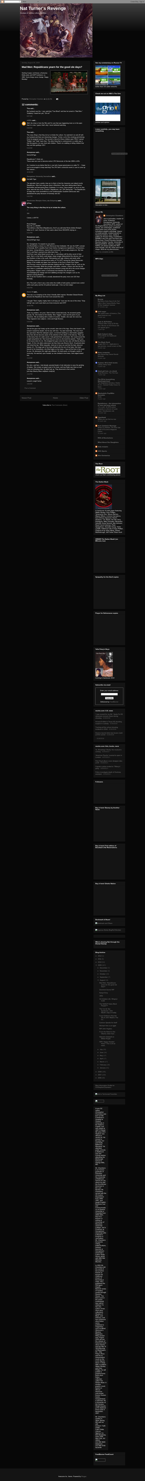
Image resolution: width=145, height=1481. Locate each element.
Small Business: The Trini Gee (108, 373)
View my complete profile (104, 252)
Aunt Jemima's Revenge (107, 426)
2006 (100, 1078)
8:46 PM (29, 288)
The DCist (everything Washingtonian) (106, 380)
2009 (100, 965)
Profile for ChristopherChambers (105, 1086)
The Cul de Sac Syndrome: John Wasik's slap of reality (107, 1011)
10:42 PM (30, 305)
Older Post (84, 398)
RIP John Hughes (105, 1029)
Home (55, 398)
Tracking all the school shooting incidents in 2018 (106, 728)
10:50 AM (30, 172)
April (101, 1058)
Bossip (100, 299)
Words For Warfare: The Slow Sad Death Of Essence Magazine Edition (109, 429)
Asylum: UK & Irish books (108, 363)
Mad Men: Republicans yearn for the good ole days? (108, 985)
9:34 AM (29, 148)
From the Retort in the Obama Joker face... (107, 1033)
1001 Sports (102, 451)
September (104, 977)
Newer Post (26, 398)
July (101, 1049)
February (103, 1065)
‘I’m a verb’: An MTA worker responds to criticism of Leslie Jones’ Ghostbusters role (107, 409)
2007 (100, 1075)
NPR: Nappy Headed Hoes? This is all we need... (107, 1043)
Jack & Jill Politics (105, 322)
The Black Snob (104, 342)
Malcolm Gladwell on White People (106, 1038)
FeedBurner (114, 702)
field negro (102, 311)
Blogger (83, 1476)
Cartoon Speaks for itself (108, 1023)
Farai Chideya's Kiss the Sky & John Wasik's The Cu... (108, 1017)
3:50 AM (29, 384)
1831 (101, 996)
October (103, 974)
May (101, 1055)
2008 (100, 1072)
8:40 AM (29, 128)
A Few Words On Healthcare (107, 336)
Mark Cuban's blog (105, 334)
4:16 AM (29, 358)
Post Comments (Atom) (59, 405)
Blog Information (101, 1085)
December (104, 968)
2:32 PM (29, 374)
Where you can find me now (107, 419)
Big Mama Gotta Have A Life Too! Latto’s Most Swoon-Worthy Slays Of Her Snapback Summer (109, 303)
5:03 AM (29, 322)
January (103, 1068)
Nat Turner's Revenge (43, 8)
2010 (100, 962)
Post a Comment (30, 388)
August (102, 980)
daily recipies (103, 447)
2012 (100, 956)
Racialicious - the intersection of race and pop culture (109, 404)
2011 (100, 959)
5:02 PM (29, 196)
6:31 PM (29, 233)
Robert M (30, 292)
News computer (104, 352)
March (102, 1062)
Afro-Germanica (104, 455)
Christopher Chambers (114, 215)
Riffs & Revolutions (105, 438)
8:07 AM (29, 116)
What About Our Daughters (108, 442)
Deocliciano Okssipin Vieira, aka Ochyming (42, 200)
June (102, 1052)
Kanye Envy (103, 993)
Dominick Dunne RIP (106, 990)
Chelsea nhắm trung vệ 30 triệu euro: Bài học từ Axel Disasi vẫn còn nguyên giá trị (108, 325)
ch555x (29, 120)
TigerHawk (102, 417)
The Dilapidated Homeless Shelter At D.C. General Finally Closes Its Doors (109, 385)
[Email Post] (57, 99)
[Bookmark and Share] (103, 923)
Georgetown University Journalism (39, 176)
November (104, 971)
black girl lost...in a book (107, 371)
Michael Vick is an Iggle (107, 1026)
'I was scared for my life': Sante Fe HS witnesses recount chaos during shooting (109, 716)
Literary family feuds (104, 364)
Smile (100, 397)
